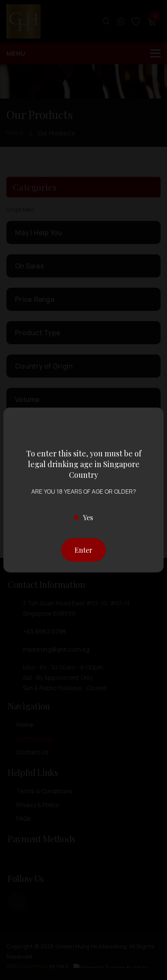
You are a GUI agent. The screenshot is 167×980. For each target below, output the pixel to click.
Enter (83, 549)
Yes (88, 517)
